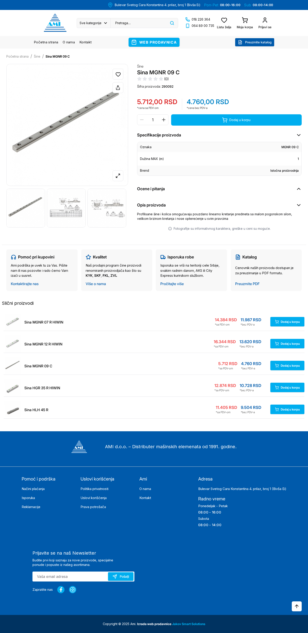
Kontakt (85, 42)
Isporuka (28, 498)
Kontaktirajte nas (25, 283)
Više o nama (96, 283)
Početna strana (46, 42)
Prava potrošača (93, 507)
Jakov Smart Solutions (188, 624)
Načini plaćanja (33, 489)
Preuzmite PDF (247, 283)
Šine (37, 56)
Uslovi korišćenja (93, 498)
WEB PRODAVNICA (158, 42)
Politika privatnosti (94, 489)
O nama (69, 42)
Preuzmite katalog (258, 42)
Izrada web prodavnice (154, 624)
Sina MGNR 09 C (58, 56)
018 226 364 (201, 19)
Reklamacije (31, 507)
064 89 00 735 (203, 26)
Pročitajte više (172, 283)
